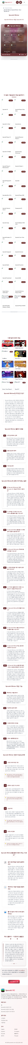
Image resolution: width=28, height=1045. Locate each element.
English (2, 1029)
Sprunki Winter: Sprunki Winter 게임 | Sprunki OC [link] (12, 10)
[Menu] (24, 2)
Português (16, 1031)
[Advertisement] (14, 74)
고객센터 (3, 1018)
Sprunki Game (8, 8)
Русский (3, 1033)
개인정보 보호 (4, 1020)
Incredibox (22, 970)
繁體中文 (16, 1033)
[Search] (17, 2)
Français (16, 1035)
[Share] (25, 54)
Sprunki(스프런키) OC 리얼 (7, 1009)
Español (3, 1031)
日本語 (15, 1029)
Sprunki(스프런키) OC (6, 1007)
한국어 (2, 1035)
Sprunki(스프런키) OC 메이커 (8, 1011)
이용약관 (3, 1022)
